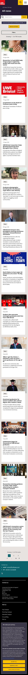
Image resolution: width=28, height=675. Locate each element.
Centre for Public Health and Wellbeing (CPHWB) (13, 22)
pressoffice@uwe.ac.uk (13, 567)
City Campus (5, 609)
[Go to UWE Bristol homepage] (3, 7)
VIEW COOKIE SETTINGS (14, 669)
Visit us (4, 619)
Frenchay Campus (7, 612)
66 (16, 558)
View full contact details (8, 598)
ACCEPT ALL (14, 661)
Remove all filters (14, 26)
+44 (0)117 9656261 (13, 597)
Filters (13, 32)
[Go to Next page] (19, 558)
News (6, 7)
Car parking (5, 617)
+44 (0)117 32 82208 (10, 570)
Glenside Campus (7, 614)
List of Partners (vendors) (8, 658)
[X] (2, 573)
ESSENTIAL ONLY (14, 665)
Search (24, 17)
